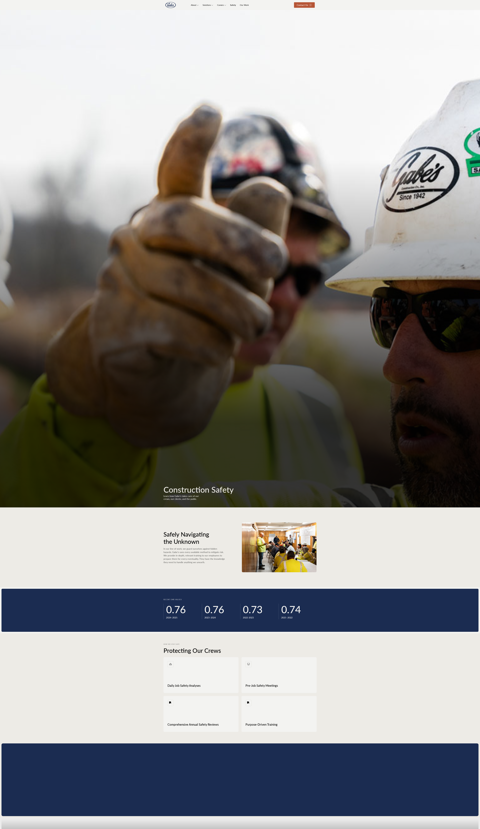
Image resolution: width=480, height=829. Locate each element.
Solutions (207, 5)
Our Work (244, 5)
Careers (220, 5)
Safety (233, 5)
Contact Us (302, 5)
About (193, 5)
